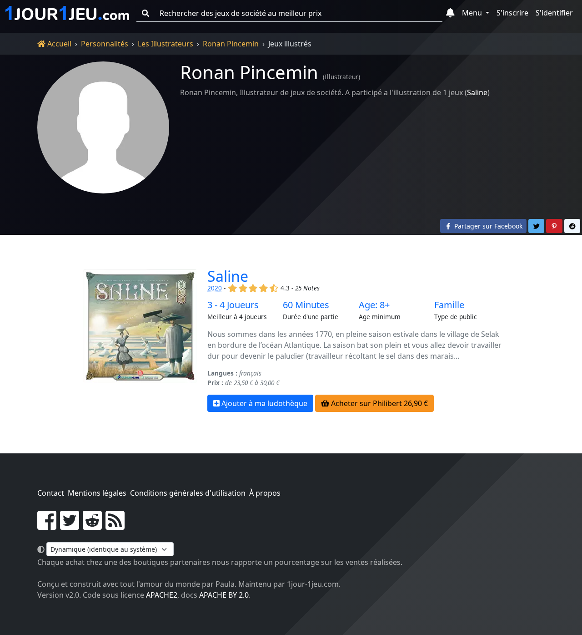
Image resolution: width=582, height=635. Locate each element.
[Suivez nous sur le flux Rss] (115, 526)
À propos (265, 493)
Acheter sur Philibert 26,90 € (378, 403)
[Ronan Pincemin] (103, 127)
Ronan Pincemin (231, 44)
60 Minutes (306, 305)
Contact (50, 493)
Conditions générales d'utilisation (188, 493)
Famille (449, 305)
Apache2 (161, 595)
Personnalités (104, 44)
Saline (477, 92)
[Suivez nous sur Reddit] (92, 526)
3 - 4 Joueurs (233, 305)
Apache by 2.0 (224, 595)
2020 (214, 288)
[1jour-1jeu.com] (67, 13)
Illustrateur (341, 76)
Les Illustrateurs (165, 44)
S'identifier (554, 13)
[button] (450, 13)
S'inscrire (512, 13)
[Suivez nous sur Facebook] (46, 526)
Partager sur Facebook (487, 226)
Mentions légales (97, 493)
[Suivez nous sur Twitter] (69, 526)
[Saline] (140, 340)
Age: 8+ (374, 305)
